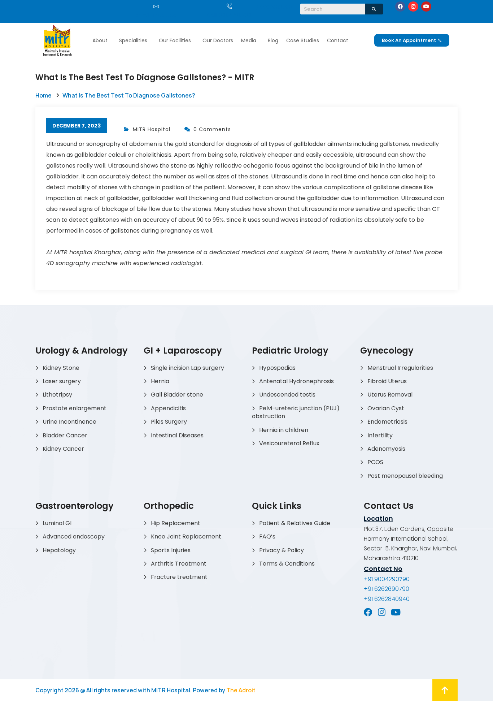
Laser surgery (62, 381)
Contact (337, 40)
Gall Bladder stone (177, 394)
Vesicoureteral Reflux (289, 443)
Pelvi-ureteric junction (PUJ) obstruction (296, 412)
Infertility (380, 435)
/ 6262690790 (274, 7)
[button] (101, 40)
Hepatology (59, 550)
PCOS (375, 462)
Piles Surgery (169, 421)
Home (43, 95)
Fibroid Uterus (387, 381)
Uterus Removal (390, 394)
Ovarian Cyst (385, 408)
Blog (273, 40)
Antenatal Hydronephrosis (296, 381)
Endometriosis (387, 421)
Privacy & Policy (281, 550)
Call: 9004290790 (229, 15)
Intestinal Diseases (177, 435)
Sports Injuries (171, 550)
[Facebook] (400, 6)
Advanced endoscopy (74, 536)
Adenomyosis (386, 449)
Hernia (160, 381)
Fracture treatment (179, 577)
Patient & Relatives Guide (294, 523)
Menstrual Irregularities (400, 368)
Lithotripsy (57, 394)
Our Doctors (217, 40)
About (100, 40)
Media (248, 40)
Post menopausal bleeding (405, 476)
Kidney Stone (61, 368)
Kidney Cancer (63, 449)
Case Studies (302, 40)
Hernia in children (283, 430)
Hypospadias (277, 368)
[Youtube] (426, 6)
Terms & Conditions (287, 563)
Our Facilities (175, 40)
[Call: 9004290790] (229, 6)
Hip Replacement (175, 523)
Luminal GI (57, 523)
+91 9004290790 (387, 579)
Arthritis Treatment (178, 563)
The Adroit (241, 690)
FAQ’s (267, 536)
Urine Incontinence (69, 421)
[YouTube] (396, 612)
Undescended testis (287, 394)
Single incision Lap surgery (187, 368)
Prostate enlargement (74, 408)
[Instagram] (413, 6)
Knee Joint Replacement (186, 536)
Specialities (133, 40)
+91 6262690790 (386, 589)
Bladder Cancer (65, 435)
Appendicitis (168, 408)
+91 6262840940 (387, 599)
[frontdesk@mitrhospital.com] (156, 6)
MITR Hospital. (171, 690)
